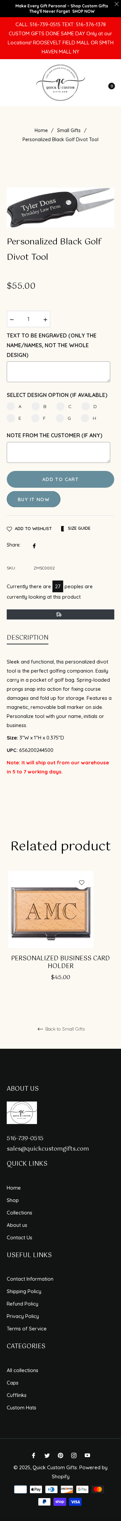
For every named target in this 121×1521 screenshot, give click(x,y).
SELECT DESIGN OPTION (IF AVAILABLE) (57, 395)
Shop (13, 1200)
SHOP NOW (83, 11)
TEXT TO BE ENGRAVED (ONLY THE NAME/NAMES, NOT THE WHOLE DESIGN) (51, 345)
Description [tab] (27, 638)
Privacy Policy (23, 1316)
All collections (22, 1370)
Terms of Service (27, 1328)
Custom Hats (21, 1407)
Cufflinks (17, 1395)
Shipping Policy (24, 1291)
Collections (19, 1212)
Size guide (78, 528)
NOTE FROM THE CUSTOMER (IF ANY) (54, 435)
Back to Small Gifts (64, 1029)
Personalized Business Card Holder (60, 963)
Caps (12, 1382)
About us (17, 1225)
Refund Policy (22, 1303)
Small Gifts (69, 130)
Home (41, 130)
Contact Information (30, 1279)
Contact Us (19, 1237)
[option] (60, 935)
